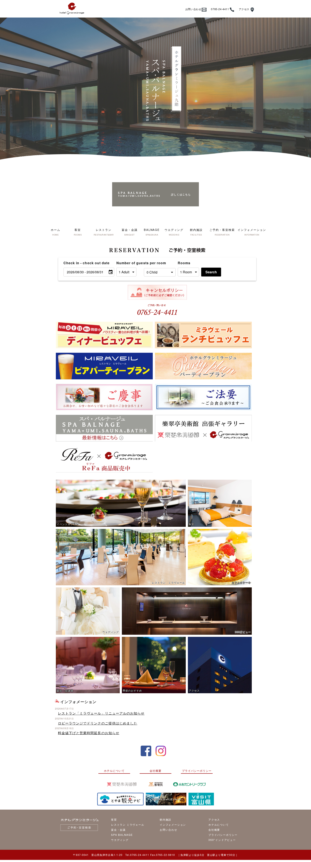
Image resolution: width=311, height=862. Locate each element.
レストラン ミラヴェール (127, 824)
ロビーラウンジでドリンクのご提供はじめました (97, 723)
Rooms (184, 262)
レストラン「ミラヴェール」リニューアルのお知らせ (101, 713)
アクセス (244, 9)
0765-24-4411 (220, 9)
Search (211, 272)
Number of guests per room (129, 262)
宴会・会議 (118, 829)
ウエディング (120, 840)
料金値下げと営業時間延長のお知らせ (88, 732)
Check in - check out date (86, 262)
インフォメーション (173, 824)
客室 (114, 819)
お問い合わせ (193, 9)
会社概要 (155, 771)
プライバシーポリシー (197, 771)
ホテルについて (114, 771)
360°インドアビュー (222, 840)
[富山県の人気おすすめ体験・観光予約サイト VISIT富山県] (201, 799)
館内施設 (165, 819)
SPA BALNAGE (122, 834)
